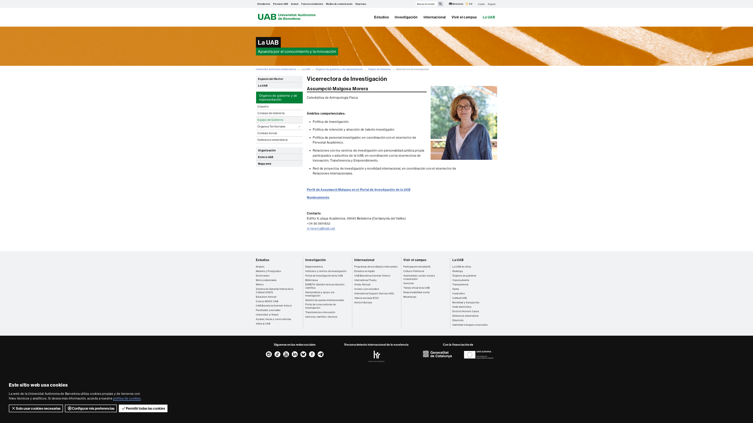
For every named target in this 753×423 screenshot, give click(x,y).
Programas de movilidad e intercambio (376, 266)
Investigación (406, 17)
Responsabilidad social (416, 292)
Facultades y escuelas (268, 310)
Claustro (263, 106)
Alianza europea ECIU (366, 297)
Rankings (457, 271)
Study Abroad (362, 284)
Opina (455, 288)
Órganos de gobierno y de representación (339, 69)
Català (481, 4)
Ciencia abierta (460, 280)
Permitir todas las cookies (145, 408)
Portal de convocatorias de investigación (320, 306)
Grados (260, 266)
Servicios (408, 283)
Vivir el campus (464, 17)
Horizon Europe (363, 302)
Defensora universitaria (272, 140)
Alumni (294, 4)
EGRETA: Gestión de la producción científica (325, 286)
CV (470, 4)
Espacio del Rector (270, 79)
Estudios (381, 17)
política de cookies (127, 398)
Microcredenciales (266, 280)
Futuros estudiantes (312, 4)
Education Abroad (266, 296)
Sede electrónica (461, 306)
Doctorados (263, 275)
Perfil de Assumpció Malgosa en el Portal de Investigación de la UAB (359, 190)
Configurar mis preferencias (93, 408)
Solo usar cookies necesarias (38, 408)
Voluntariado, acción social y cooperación (419, 277)
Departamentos (314, 266)
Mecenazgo (410, 296)
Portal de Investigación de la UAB (324, 275)
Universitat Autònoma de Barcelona (276, 69)
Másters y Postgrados (268, 271)
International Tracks (365, 280)
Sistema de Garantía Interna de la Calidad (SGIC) (274, 290)
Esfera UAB (265, 157)
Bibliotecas (311, 280)
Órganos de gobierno (464, 275)
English (492, 4)
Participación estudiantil (416, 266)
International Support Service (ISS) (374, 293)
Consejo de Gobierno (271, 113)
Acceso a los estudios (366, 288)
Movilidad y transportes (465, 302)
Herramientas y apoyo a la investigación (320, 294)
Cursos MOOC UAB (267, 301)
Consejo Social (267, 133)
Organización (267, 150)
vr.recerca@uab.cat (321, 228)
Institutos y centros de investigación (325, 271)
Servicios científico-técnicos (321, 316)
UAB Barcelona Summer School (274, 305)
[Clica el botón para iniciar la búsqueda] (440, 4)
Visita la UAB (263, 323)
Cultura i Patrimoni (413, 271)
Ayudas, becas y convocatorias (273, 319)
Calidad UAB (459, 297)
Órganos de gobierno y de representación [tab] (278, 97)
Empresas (361, 4)
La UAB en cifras (461, 266)
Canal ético (458, 293)
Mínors (260, 284)
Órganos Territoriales (271, 126)
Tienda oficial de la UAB (416, 287)
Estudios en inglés (364, 271)
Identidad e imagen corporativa (470, 324)
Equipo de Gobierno (379, 69)
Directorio (458, 4)
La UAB (489, 17)
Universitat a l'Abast (267, 314)
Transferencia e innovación (320, 312)
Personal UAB (280, 4)
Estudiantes (263, 4)
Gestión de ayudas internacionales (324, 300)
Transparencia (460, 284)
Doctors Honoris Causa (465, 311)
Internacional (435, 17)
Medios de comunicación (339, 4)
